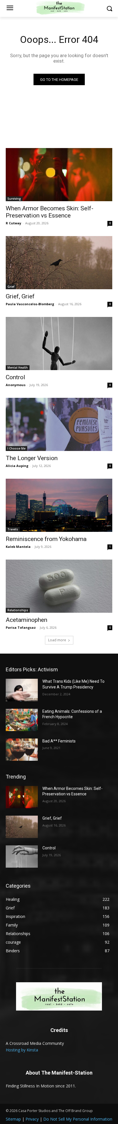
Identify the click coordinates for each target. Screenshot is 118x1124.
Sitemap (13, 1119)
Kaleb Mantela (18, 546)
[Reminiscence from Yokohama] (59, 505)
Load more (57, 640)
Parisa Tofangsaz (21, 627)
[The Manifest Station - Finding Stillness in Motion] (59, 996)
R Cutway (13, 223)
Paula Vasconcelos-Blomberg (30, 304)
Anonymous (15, 385)
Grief (10, 287)
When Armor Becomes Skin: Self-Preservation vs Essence (49, 212)
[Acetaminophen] (59, 586)
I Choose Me (16, 448)
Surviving (14, 199)
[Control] (59, 343)
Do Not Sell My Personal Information (77, 1119)
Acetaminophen (26, 619)
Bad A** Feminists (59, 741)
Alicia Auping (17, 466)
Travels (12, 529)
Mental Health (17, 368)
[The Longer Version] (59, 424)
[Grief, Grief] (59, 262)
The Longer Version (32, 458)
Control (15, 377)
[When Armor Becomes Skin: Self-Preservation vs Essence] (59, 174)
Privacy (32, 1119)
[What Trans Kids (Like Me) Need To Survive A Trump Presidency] (22, 690)
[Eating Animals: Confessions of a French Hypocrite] (22, 720)
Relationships (17, 610)
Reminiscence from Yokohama (46, 539)
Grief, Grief (20, 296)
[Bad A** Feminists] (22, 749)
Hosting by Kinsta (22, 1050)
